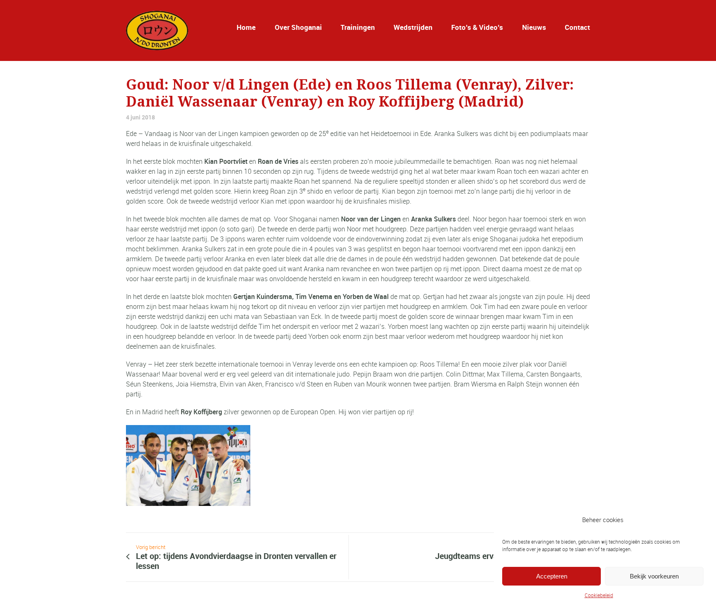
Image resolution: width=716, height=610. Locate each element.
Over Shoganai (298, 27)
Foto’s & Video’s (477, 27)
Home (246, 27)
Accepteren (551, 576)
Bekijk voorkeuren (654, 576)
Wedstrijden (413, 27)
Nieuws (534, 27)
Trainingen (358, 27)
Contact (577, 27)
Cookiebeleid (599, 595)
